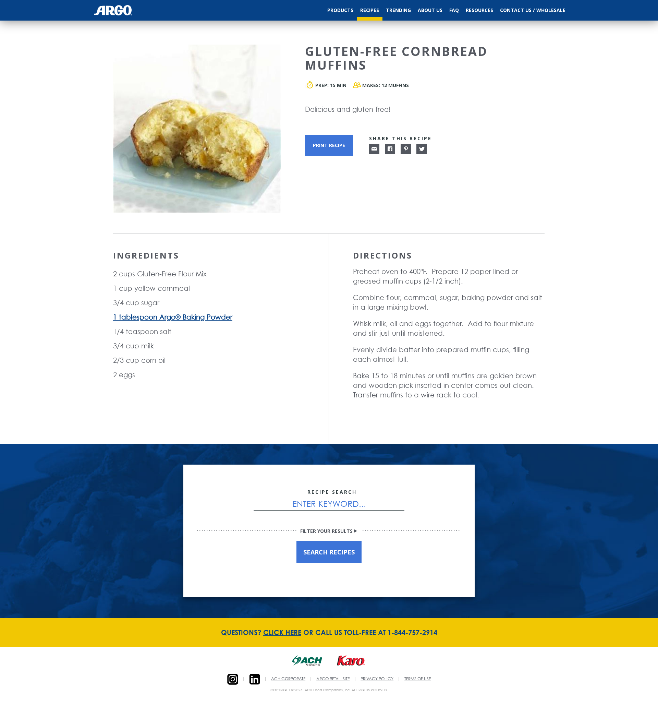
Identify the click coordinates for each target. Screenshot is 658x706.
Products (340, 10)
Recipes (369, 10)
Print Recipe (329, 145)
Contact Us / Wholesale (532, 10)
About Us (430, 10)
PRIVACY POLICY (377, 679)
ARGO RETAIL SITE (333, 679)
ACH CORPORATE (288, 679)
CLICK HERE (282, 632)
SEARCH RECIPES (329, 552)
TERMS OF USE (417, 679)
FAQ (454, 10)
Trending (398, 10)
